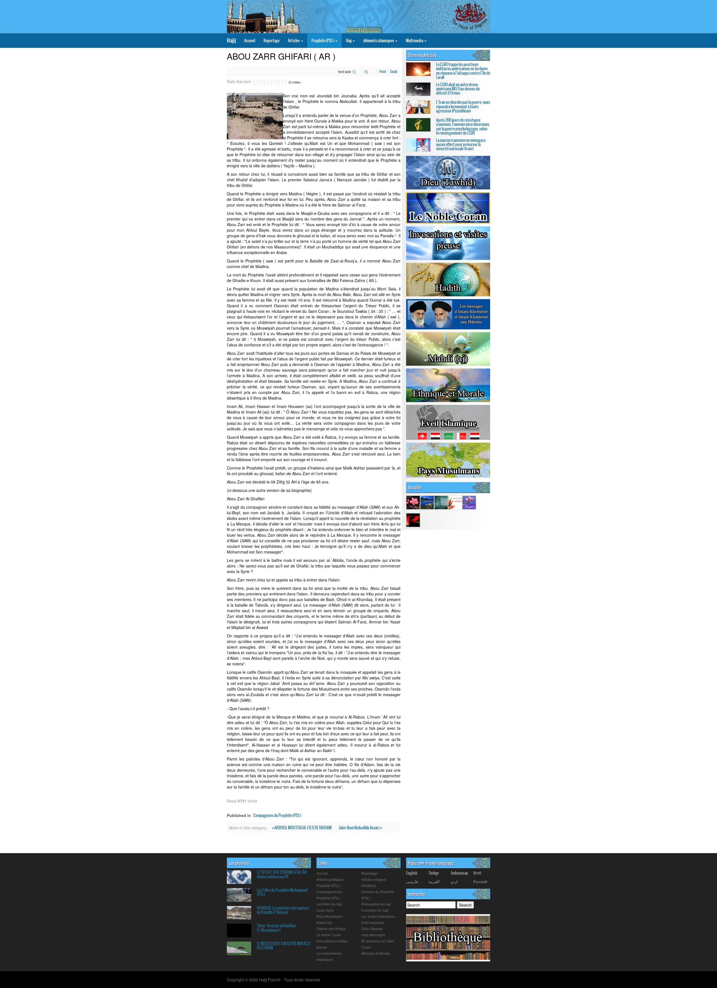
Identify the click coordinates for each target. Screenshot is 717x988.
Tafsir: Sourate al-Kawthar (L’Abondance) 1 (276, 928)
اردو (454, 881)
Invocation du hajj (374, 910)
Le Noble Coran (328, 935)
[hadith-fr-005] (469, 502)
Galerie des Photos (331, 929)
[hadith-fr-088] (427, 502)
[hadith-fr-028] (455, 502)
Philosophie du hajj (376, 904)
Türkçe (434, 873)
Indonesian (459, 873)
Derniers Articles (422, 55)
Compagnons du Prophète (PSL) (277, 815)
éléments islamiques (379, 40)
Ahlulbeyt (368, 886)
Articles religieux (374, 880)
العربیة (434, 881)
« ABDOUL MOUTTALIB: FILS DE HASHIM (302, 828)
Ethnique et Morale (375, 954)
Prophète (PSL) (323, 40)
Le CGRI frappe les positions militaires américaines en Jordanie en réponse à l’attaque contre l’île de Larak (463, 70)
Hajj (349, 40)
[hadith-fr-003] (413, 520)
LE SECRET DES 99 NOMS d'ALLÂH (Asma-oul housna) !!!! (282, 874)
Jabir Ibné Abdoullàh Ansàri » (360, 828)
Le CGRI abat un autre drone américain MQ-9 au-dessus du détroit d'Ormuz (458, 88)
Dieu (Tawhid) (372, 929)
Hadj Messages (373, 935)
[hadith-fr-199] (441, 502)
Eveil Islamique (373, 923)
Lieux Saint (325, 910)
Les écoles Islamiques (378, 917)
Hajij (231, 40)
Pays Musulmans (329, 917)
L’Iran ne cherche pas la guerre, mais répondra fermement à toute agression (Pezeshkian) (463, 106)
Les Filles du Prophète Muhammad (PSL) (282, 892)
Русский (480, 881)
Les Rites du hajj (329, 904)
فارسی (412, 881)
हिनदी (477, 873)
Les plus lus (239, 863)
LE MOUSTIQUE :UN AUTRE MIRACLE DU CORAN (284, 945)
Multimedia (415, 40)
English (411, 873)
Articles (294, 40)
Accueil (249, 40)
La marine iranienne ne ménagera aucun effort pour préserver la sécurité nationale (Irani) (460, 144)
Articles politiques (329, 880)
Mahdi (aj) (324, 923)
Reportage (272, 40)
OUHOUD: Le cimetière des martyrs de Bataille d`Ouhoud (283, 910)
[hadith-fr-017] (413, 502)
